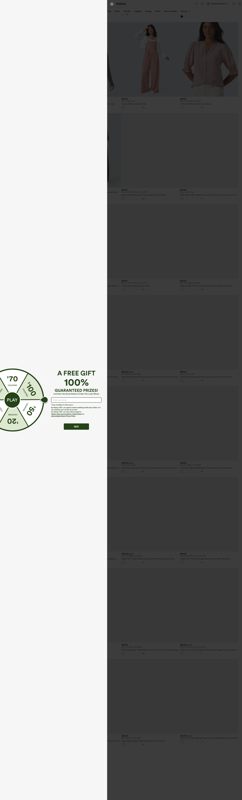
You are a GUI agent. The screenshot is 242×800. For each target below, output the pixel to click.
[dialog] (121, 400)
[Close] (111, 4)
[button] (12, 400)
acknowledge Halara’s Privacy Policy (63, 416)
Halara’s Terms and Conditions (61, 414)
